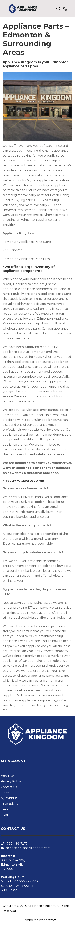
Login (5, 792)
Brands (6, 809)
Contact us (9, 787)
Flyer (4, 815)
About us (7, 776)
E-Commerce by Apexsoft (37, 920)
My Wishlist (9, 798)
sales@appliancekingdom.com (28, 848)
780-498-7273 (17, 843)
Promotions (9, 803)
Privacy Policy (11, 781)
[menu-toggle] (5, 9)
